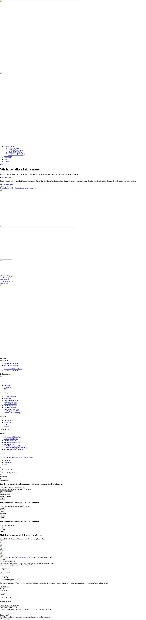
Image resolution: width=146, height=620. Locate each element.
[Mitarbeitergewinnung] (6, 491)
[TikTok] (12, 511)
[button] (75, 146)
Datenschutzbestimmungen (18, 557)
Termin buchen (5, 619)
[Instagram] (12, 513)
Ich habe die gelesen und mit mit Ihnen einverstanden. (27, 557)
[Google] (12, 508)
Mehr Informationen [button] (6, 184)
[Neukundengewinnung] (6, 493)
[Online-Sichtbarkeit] (6, 496)
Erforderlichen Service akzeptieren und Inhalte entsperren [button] (18, 188)
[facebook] (12, 510)
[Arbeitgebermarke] (6, 495)
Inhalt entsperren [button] (5, 186)
